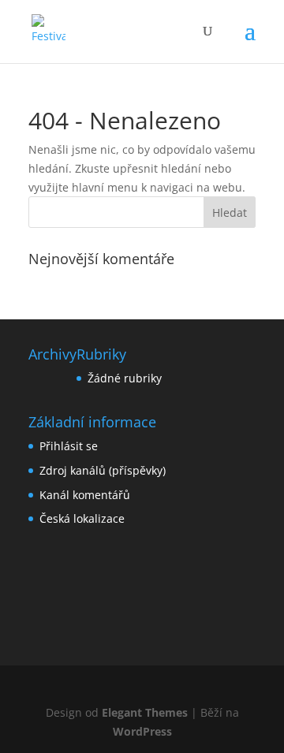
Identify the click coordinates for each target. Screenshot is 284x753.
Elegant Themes (145, 712)
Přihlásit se (68, 445)
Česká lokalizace (82, 518)
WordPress (142, 731)
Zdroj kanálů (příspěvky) (102, 470)
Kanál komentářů (84, 494)
